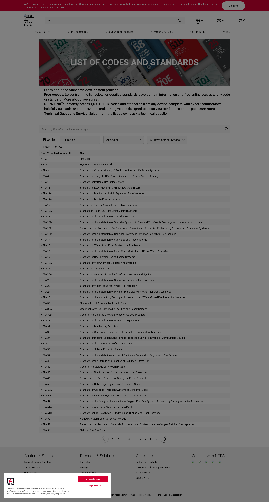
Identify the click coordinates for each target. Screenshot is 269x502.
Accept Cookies (93, 479)
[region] (57, 485)
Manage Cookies (93, 486)
